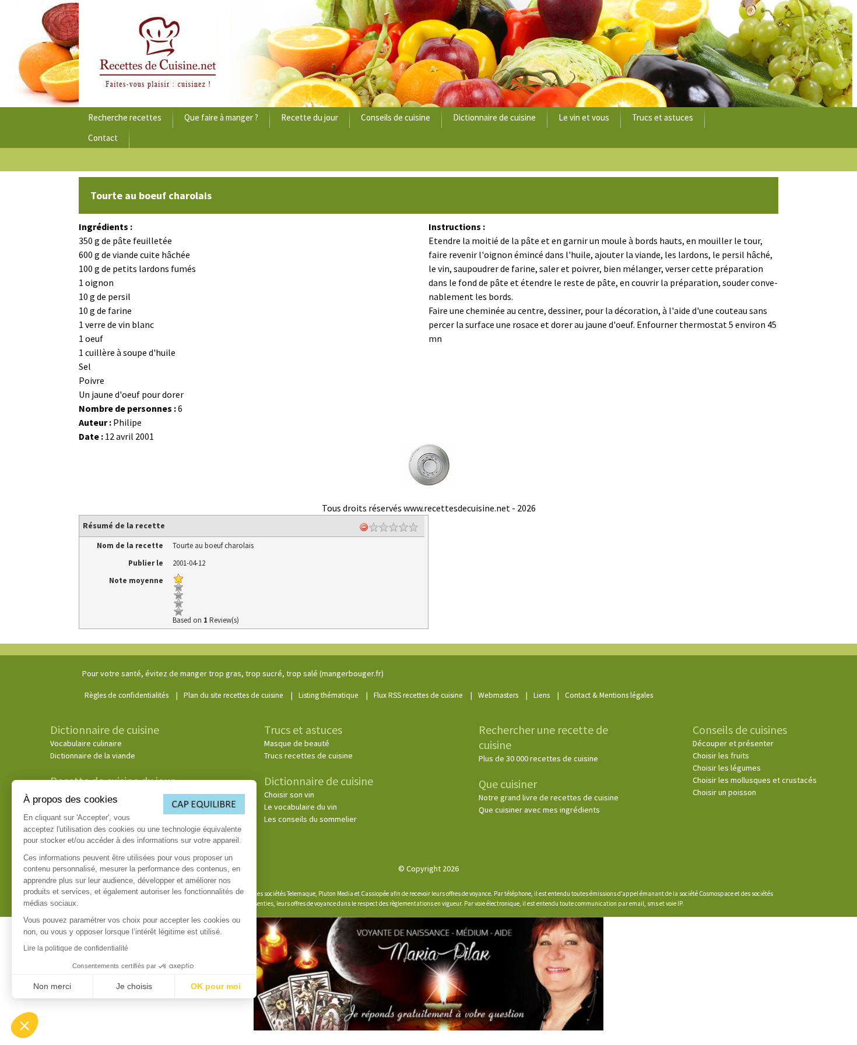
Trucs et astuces (662, 117)
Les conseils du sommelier (310, 819)
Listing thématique (328, 695)
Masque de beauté (296, 743)
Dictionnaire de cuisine (494, 117)
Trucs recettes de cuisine (308, 755)
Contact (103, 137)
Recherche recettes (124, 117)
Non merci (52, 986)
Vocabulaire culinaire (86, 743)
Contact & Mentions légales (609, 695)
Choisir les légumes (727, 767)
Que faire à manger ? (221, 117)
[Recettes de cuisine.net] (428, 53)
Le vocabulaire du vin (300, 807)
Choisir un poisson (724, 792)
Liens (541, 695)
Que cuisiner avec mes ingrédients (539, 809)
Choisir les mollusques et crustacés (755, 780)
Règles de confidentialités (126, 695)
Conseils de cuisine (395, 117)
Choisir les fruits (721, 755)
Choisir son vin (289, 794)
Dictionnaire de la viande (92, 755)
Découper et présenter (733, 743)
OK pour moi (216, 986)
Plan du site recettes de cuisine (233, 695)
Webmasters (498, 695)
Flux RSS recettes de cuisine (418, 695)
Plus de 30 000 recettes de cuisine (538, 758)
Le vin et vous (584, 117)
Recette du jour (309, 117)
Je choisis (134, 986)
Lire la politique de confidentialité (75, 948)
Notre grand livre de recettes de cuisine (549, 797)
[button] (24, 1025)
